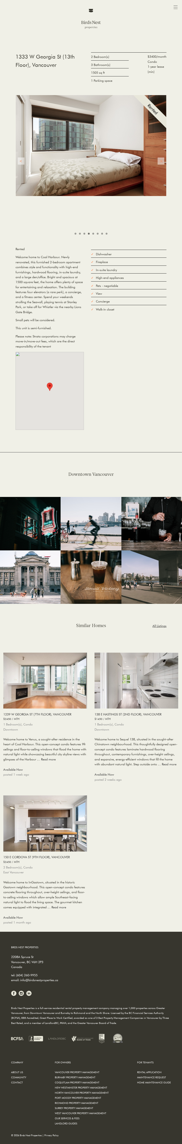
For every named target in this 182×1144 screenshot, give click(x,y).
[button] (49, 387)
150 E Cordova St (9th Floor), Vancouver (36, 859)
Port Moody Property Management (78, 1097)
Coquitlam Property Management (77, 1082)
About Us (17, 1072)
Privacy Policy (51, 1135)
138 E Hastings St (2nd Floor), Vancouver (128, 716)
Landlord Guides (66, 1123)
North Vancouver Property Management (82, 1092)
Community (18, 1077)
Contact (17, 1082)
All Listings (159, 626)
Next (161, 161)
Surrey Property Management (74, 1108)
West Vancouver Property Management (80, 1113)
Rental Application (149, 1072)
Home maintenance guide (154, 1082)
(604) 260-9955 (27, 975)
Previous (21, 161)
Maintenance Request (151, 1077)
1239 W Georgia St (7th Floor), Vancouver (37, 716)
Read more (48, 759)
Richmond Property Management (76, 1103)
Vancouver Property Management (77, 1072)
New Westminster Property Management (81, 1087)
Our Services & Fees (67, 1118)
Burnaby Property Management (75, 1077)
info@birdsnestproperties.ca (39, 980)
